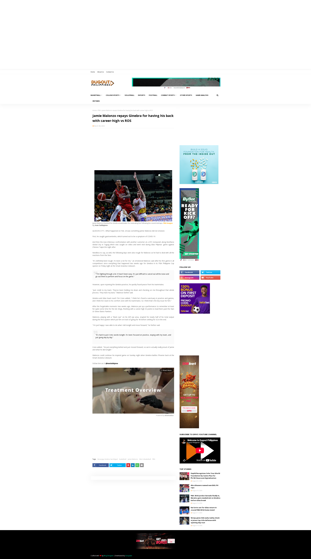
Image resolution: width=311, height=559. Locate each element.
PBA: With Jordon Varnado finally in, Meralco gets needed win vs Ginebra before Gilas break (205, 498)
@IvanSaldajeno (112, 363)
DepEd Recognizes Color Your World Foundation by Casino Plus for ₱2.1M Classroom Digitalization (205, 475)
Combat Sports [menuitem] (168, 95)
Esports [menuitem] (141, 95)
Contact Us (110, 72)
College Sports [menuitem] (112, 95)
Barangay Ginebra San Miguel (108, 459)
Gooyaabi (128, 556)
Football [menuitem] (153, 95)
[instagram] (189, 278)
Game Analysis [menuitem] (202, 95)
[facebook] (189, 272)
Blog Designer (108, 556)
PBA (99, 110)
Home (93, 72)
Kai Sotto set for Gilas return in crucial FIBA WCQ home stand (204, 508)
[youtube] (210, 278)
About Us (100, 72)
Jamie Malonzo (133, 459)
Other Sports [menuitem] (186, 95)
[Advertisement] (133, 148)
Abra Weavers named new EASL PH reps (204, 486)
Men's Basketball (145, 459)
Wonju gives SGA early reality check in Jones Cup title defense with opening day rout (205, 520)
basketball (122, 459)
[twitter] (210, 272)
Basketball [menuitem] (96, 95)
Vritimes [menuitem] (96, 101)
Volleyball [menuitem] (129, 95)
